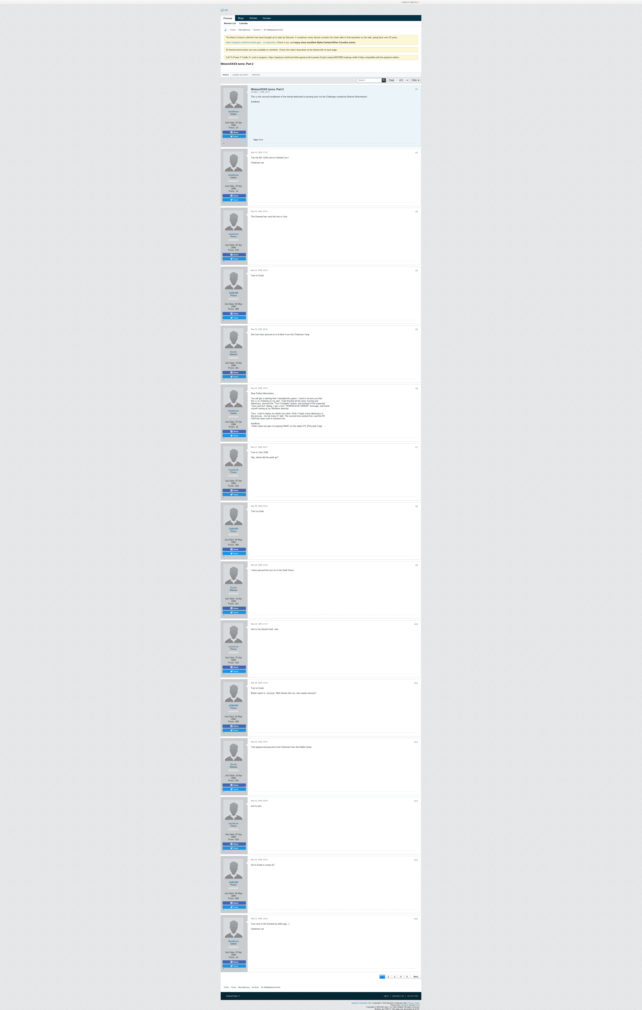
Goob (233, 351)
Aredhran (233, 111)
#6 (416, 388)
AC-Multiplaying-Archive (273, 30)
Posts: (232, 127)
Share (235, 132)
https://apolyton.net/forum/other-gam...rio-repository (251, 42)
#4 (416, 270)
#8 (416, 506)
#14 (416, 860)
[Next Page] (407, 80)
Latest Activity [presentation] (240, 75)
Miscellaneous (244, 30)
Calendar (243, 23)
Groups (267, 18)
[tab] (226, 75)
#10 (416, 624)
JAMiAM (233, 293)
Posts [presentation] (226, 75)
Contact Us (398, 996)
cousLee (233, 234)
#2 (416, 153)
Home (226, 987)
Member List (230, 23)
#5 (416, 329)
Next (416, 977)
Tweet (235, 136)
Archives (257, 30)
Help (386, 996)
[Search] (384, 80)
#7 (416, 447)
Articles (253, 18)
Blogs (241, 18)
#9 (416, 565)
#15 (416, 919)
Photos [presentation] (256, 75)
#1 (416, 89)
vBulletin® (405, 1005)
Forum (232, 30)
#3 (416, 211)
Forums (228, 18)
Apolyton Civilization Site (361, 1003)
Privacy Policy (414, 1003)
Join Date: (230, 122)
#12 (416, 742)
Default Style (232, 996)
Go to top (412, 996)
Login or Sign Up (409, 2)
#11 (416, 683)
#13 (416, 801)
